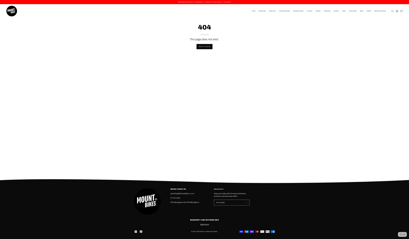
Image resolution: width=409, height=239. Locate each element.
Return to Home (204, 46)
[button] (262, 11)
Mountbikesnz (201, 231)
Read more (204, 224)
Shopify (215, 231)
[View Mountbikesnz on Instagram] (135, 231)
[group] (204, 2)
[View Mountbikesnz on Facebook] (140, 231)
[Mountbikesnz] (11, 11)
